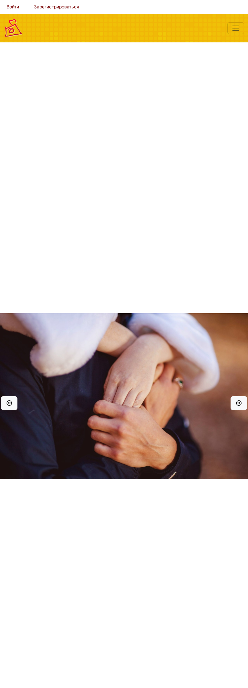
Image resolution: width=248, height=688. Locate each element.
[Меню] (235, 28)
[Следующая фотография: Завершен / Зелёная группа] (239, 403)
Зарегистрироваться (56, 6)
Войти (12, 6)
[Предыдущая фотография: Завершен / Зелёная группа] (9, 403)
